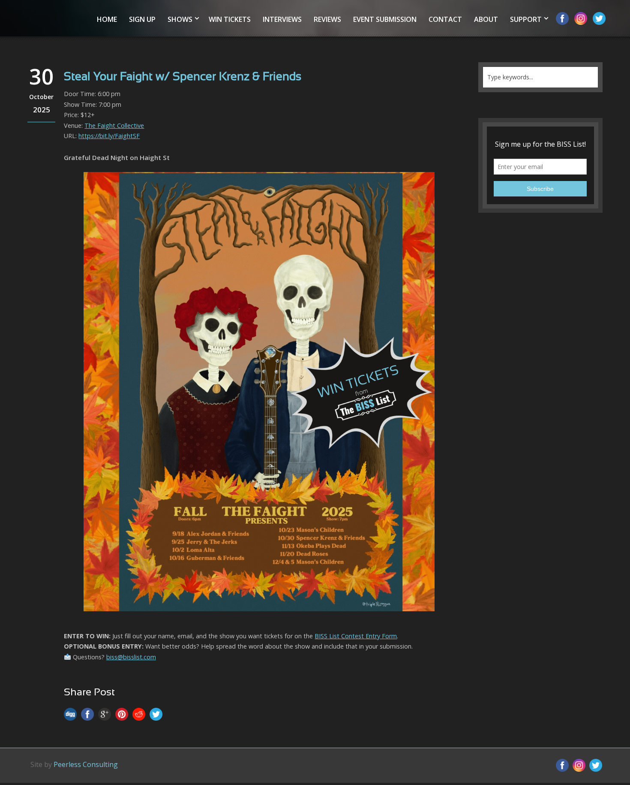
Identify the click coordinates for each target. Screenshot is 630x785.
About (486, 19)
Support (526, 19)
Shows (180, 19)
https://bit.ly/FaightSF (109, 136)
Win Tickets (230, 19)
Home (107, 19)
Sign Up (142, 19)
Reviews (327, 19)
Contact (445, 19)
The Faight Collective (114, 125)
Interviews (282, 19)
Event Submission (385, 19)
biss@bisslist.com (131, 657)
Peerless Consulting (86, 764)
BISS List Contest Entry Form (356, 636)
